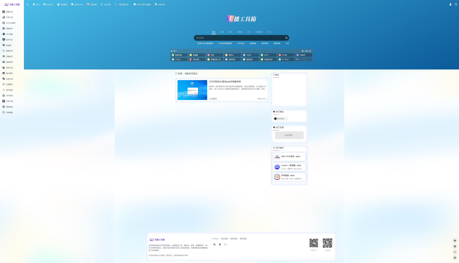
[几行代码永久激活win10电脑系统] (192, 90)
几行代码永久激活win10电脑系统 (225, 81)
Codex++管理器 (291, 165)
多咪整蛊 (288, 175)
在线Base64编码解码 (205, 43)
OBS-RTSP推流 (290, 156)
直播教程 (214, 99)
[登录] (450, 4)
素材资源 (265, 43)
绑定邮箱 (243, 239)
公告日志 (289, 43)
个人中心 (215, 239)
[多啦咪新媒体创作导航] (157, 240)
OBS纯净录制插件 (225, 43)
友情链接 (252, 43)
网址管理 (224, 239)
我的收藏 (233, 239)
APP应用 (241, 43)
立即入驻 (307, 51)
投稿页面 (277, 43)
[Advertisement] (289, 92)
